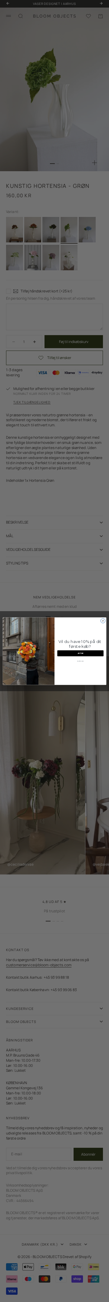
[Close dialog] (103, 620)
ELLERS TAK (80, 660)
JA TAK (81, 653)
